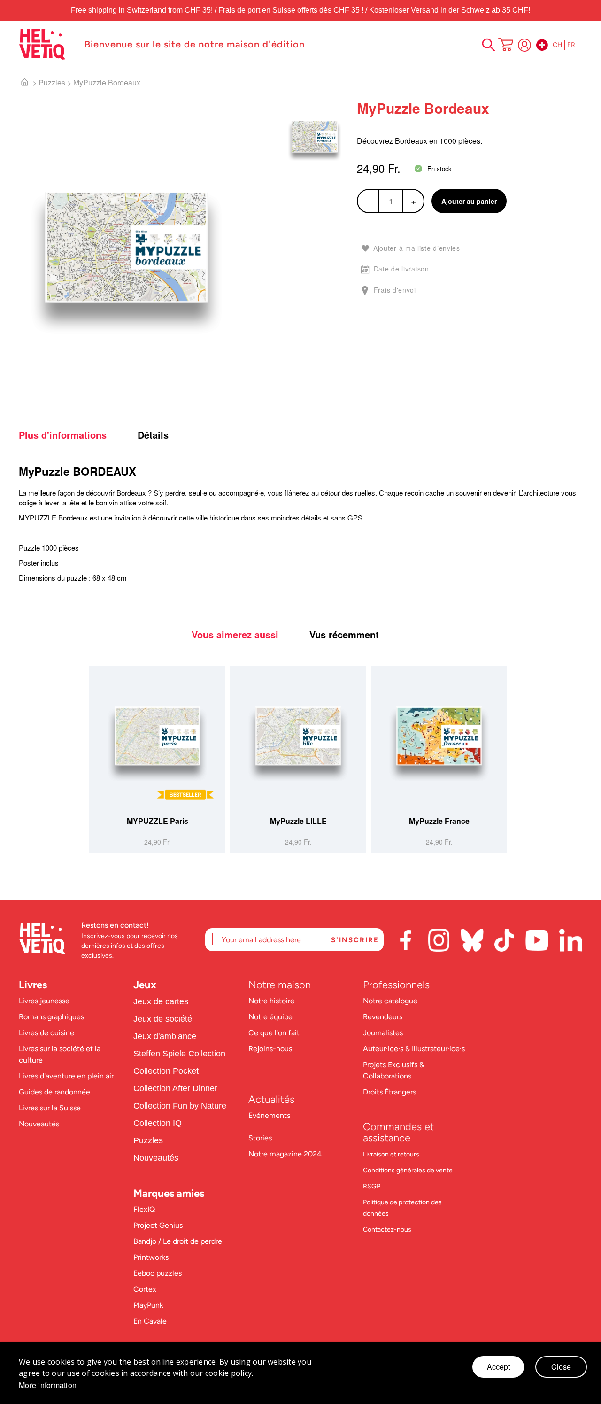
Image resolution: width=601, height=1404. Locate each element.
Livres (33, 984)
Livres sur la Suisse (50, 1107)
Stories (260, 1137)
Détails (153, 435)
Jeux (144, 984)
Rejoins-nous (270, 1048)
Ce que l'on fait (274, 1032)
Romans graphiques (51, 1016)
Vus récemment (344, 634)
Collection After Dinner (175, 1088)
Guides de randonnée (54, 1091)
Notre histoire (272, 1000)
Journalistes (383, 1032)
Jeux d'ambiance (164, 1036)
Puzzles (52, 82)
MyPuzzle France (439, 820)
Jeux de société (162, 1019)
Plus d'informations (63, 435)
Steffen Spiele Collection (179, 1053)
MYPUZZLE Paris (157, 820)
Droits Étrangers (389, 1091)
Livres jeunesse (44, 1000)
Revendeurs (382, 1016)
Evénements (269, 1115)
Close (561, 1366)
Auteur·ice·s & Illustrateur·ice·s (414, 1048)
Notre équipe (271, 1016)
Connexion (524, 45)
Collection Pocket (166, 1071)
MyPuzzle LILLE (298, 820)
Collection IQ (157, 1123)
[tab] (77, 435)
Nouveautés (39, 1123)
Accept (498, 1366)
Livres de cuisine (46, 1032)
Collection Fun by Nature (179, 1105)
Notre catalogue (390, 1000)
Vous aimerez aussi (235, 634)
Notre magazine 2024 (285, 1153)
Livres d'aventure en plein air (66, 1075)
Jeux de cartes (160, 1001)
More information (48, 1385)
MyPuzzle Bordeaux (106, 82)
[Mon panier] (505, 45)
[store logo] (47, 44)
